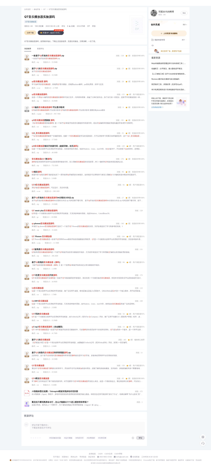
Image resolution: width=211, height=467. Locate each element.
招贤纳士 (65, 457)
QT (44, 9)
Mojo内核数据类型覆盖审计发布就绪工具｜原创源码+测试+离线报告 (169, 63)
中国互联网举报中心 (135, 460)
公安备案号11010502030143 (22, 460)
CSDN (100, 454)
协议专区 (91, 457)
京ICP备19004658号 (40, 460)
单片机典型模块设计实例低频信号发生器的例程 (169, 89)
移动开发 (37, 9)
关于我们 (56, 457)
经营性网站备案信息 (75, 460)
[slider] (35, 438)
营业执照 (198, 460)
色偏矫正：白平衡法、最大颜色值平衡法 (166, 68)
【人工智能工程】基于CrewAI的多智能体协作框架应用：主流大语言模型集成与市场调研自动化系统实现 (169, 74)
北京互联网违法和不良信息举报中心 (95, 460)
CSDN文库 (108, 454)
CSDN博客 (118, 454)
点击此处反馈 (156, 107)
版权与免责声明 (171, 460)
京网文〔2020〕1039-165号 (58, 460)
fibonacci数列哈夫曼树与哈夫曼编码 (165, 79)
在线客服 (136, 457)
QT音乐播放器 (30, 22)
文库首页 (27, 9)
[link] (27, 9)
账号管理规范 (160, 460)
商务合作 (74, 457)
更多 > (185, 24)
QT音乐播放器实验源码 (39, 17)
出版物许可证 (189, 460)
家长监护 (112, 460)
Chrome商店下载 (149, 460)
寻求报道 (82, 457)
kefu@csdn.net (122, 457)
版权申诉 (181, 460)
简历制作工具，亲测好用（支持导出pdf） (167, 84)
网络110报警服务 (121, 460)
